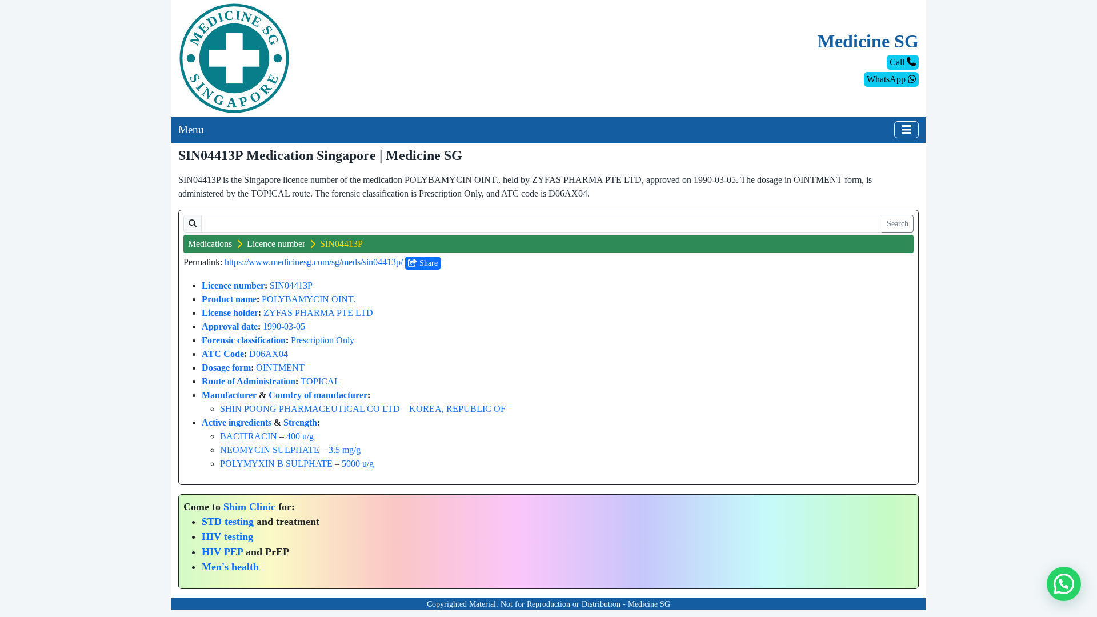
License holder (230, 313)
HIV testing (227, 536)
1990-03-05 (284, 326)
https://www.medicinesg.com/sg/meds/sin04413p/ (314, 262)
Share (427, 263)
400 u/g (300, 436)
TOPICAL (320, 381)
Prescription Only (322, 340)
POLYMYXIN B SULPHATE (276, 463)
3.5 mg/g (345, 450)
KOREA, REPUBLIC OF (457, 409)
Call (898, 62)
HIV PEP (222, 552)
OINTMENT (280, 367)
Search (897, 223)
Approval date (230, 326)
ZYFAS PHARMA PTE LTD (318, 313)
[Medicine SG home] (234, 57)
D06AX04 (268, 354)
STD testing (228, 521)
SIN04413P (291, 285)
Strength (300, 422)
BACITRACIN (248, 436)
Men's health (230, 566)
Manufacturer (229, 395)
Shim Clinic (249, 506)
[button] (1064, 584)
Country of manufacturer (318, 395)
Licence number (276, 244)
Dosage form (226, 367)
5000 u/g (358, 463)
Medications (210, 244)
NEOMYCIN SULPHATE (269, 450)
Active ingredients (236, 422)
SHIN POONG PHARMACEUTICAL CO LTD (310, 409)
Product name (229, 299)
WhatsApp (887, 79)
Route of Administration (248, 381)
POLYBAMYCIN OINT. (308, 299)
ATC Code (223, 354)
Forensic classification (244, 340)
